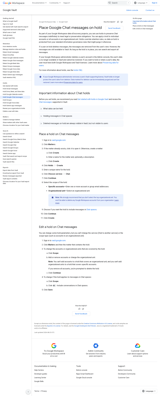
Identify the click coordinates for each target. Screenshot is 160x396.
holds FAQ (78, 70)
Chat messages (45, 102)
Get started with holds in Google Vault (93, 99)
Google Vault (10, 10)
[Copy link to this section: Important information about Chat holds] (92, 93)
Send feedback (114, 28)
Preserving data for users (73, 82)
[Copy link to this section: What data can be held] (65, 108)
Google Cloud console (84, 378)
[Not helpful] (121, 22)
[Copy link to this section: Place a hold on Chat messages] (81, 134)
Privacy (44, 391)
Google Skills (39, 381)
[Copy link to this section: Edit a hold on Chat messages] (79, 227)
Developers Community (126, 374)
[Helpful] (118, 22)
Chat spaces (91, 209)
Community (54, 3)
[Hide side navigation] (28, 391)
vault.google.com (59, 140)
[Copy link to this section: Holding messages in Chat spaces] (74, 116)
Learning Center (40, 378)
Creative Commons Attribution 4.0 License (98, 323)
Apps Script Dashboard (84, 374)
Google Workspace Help (47, 22)
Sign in (154, 3)
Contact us (150, 10)
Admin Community (125, 370)
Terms (36, 391)
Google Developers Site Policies (85, 326)
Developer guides (40, 374)
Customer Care (123, 378)
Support (66, 3)
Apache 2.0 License (53, 326)
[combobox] (119, 3)
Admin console (132, 10)
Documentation (38, 3)
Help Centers (39, 370)
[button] (81, 108)
